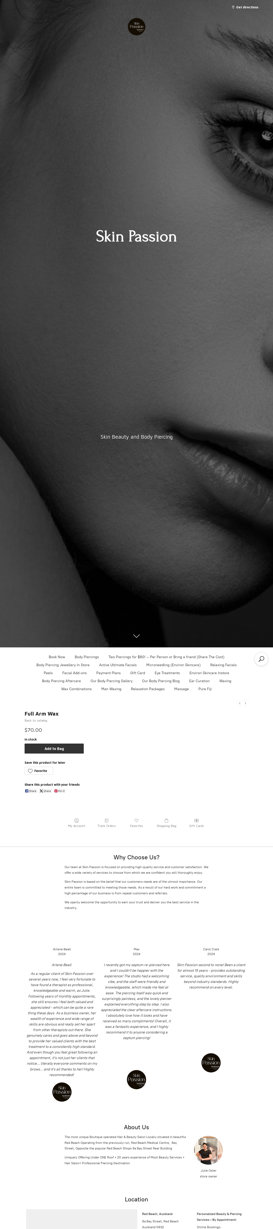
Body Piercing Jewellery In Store (63, 665)
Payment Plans (108, 673)
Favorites (136, 826)
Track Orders (106, 826)
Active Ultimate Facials (118, 665)
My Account (76, 826)
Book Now (57, 657)
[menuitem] (240, 703)
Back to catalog (36, 720)
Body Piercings (87, 657)
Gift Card (137, 673)
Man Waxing (111, 689)
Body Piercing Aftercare (61, 681)
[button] (39, 771)
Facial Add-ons (74, 673)
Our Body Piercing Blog (161, 681)
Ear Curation (199, 681)
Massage (181, 689)
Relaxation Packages (148, 689)
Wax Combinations (76, 689)
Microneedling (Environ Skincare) (173, 665)
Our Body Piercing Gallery (112, 681)
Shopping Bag (166, 826)
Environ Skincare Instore (209, 673)
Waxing (225, 681)
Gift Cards (196, 826)
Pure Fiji (205, 689)
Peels (48, 673)
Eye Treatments (167, 673)
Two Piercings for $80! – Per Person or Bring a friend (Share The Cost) (166, 657)
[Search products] (261, 659)
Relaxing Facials (223, 665)
